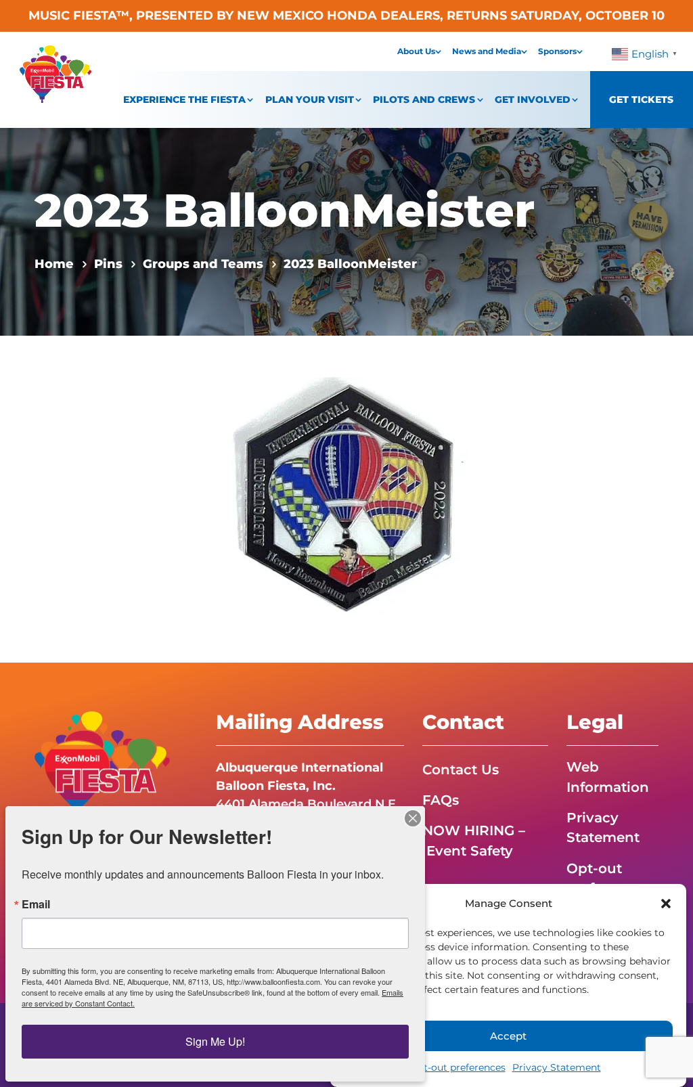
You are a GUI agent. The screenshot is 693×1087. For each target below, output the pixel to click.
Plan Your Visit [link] (309, 99)
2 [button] (340, 591)
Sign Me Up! (215, 1041)
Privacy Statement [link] (556, 1067)
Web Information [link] (607, 777)
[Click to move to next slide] (467, 499)
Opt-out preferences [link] (457, 1067)
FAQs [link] (440, 800)
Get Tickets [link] (641, 99)
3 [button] (358, 591)
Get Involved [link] (533, 99)
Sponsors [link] (557, 51)
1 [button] (321, 591)
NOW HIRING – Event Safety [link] (473, 840)
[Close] (413, 818)
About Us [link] (416, 51)
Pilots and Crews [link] (424, 99)
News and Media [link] (486, 51)
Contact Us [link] (460, 769)
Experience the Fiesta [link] (184, 99)
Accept (508, 1035)
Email (36, 904)
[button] (666, 903)
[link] (55, 98)
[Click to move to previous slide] (226, 499)
